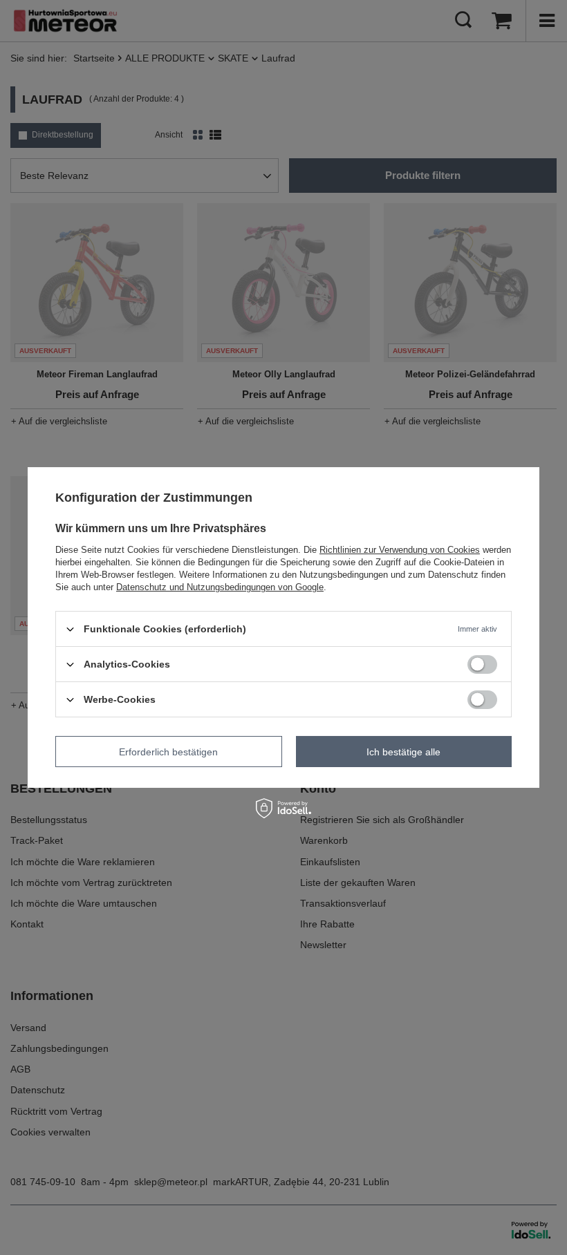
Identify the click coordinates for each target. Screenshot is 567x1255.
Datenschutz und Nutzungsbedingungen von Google (220, 587)
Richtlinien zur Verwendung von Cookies (399, 550)
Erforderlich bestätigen (168, 751)
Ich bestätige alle (403, 751)
